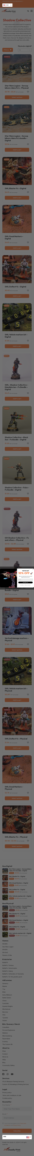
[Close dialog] (33, 569)
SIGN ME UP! (25, 582)
